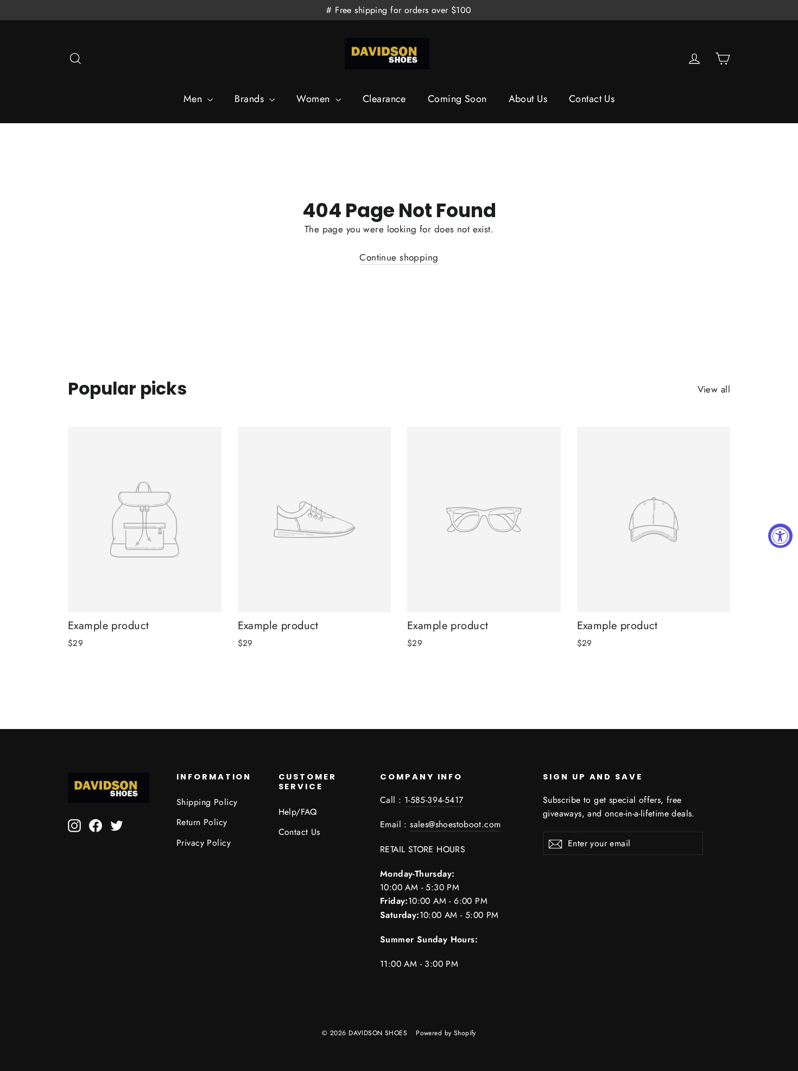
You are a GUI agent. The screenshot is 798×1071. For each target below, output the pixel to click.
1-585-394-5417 (434, 800)
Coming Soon (457, 99)
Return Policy (201, 822)
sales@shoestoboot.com (455, 824)
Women (314, 99)
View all (714, 389)
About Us (528, 99)
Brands (251, 99)
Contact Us (592, 99)
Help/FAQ (297, 812)
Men (194, 99)
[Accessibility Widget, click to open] (780, 535)
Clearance (384, 99)
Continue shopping (398, 257)
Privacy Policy (203, 842)
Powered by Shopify (446, 1033)
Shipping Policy (206, 802)
